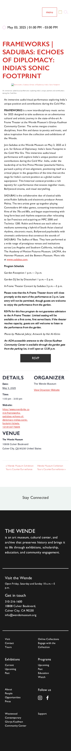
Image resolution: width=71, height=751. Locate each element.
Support (42, 713)
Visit (7, 639)
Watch (41, 677)
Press (8, 701)
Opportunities (13, 697)
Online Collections (48, 639)
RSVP (35, 358)
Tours (8, 647)
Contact (9, 643)
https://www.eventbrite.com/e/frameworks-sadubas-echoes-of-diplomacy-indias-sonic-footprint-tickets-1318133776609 (15, 418)
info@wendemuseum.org (20, 615)
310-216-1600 (13, 601)
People (9, 693)
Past (7, 673)
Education (43, 673)
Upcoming (10, 669)
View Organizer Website (47, 389)
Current (9, 665)
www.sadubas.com (17, 259)
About (8, 689)
